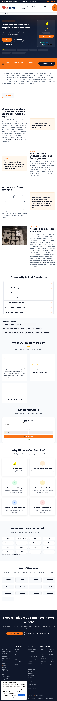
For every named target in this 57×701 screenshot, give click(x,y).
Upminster (9, 599)
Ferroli (8, 547)
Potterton (35, 542)
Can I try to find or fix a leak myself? (14, 312)
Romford (36, 593)
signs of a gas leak (13, 139)
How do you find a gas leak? (12, 292)
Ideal (49, 538)
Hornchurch (36, 587)
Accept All (22, 695)
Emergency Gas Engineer (33, 328)
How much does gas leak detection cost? (15, 307)
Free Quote (8, 44)
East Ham (8, 587)
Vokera (21, 547)
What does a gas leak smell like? (13, 283)
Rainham (22, 593)
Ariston (8, 551)
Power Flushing (32, 659)
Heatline (35, 551)
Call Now (7, 39)
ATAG (21, 551)
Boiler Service (31, 654)
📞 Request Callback (28, 436)
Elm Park (22, 587)
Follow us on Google (37, 698)
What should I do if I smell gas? (13, 288)
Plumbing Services (32, 688)
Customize (6, 695)
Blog (16, 659)
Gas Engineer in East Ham (42, 332)
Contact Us (18, 649)
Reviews (50, 7)
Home (17, 7)
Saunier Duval (49, 551)
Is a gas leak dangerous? (11, 297)
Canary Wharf (36, 579)
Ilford (50, 587)
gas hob (42, 262)
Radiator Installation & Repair (31, 663)
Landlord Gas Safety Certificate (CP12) (13, 332)
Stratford (50, 593)
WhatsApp (19, 39)
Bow (22, 579)
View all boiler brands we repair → (11, 554)
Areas (28, 7)
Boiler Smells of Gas (30, 324)
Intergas (49, 547)
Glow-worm (8, 542)
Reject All (14, 695)
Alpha (49, 542)
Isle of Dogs (8, 593)
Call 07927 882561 (46, 36)
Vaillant (8, 538)
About (40, 7)
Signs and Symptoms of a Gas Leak (12, 324)
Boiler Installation (32, 656)
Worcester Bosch (22, 538)
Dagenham (50, 579)
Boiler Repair (29, 332)
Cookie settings (49, 698)
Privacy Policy (18, 661)
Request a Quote (44, 633)
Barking (9, 579)
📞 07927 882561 (50, 1)
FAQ (45, 7)
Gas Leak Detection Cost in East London (13, 328)
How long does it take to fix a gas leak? (15, 302)
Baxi (35, 538)
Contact (34, 7)
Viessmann (21, 542)
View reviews (47, 32)
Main (35, 547)
